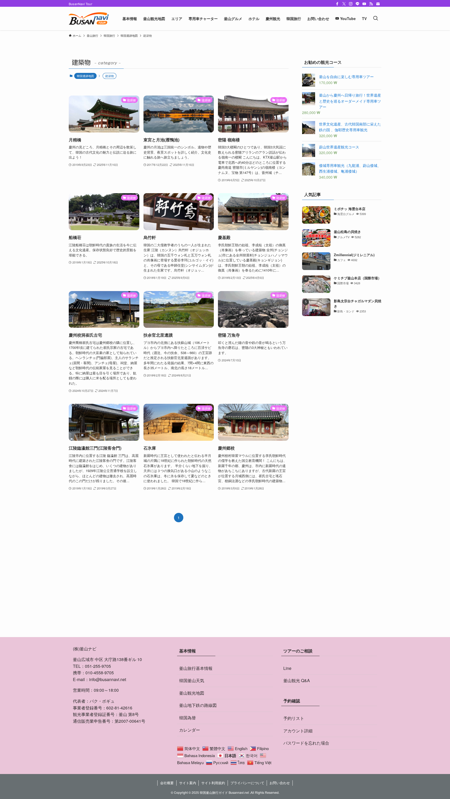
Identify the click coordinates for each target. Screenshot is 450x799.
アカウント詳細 (297, 731)
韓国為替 (187, 718)
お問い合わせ (280, 782)
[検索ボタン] (375, 18)
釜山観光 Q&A (296, 680)
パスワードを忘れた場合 (306, 743)
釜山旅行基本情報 (196, 668)
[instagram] (350, 4)
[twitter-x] (344, 4)
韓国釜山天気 (191, 680)
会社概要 (167, 782)
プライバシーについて (247, 782)
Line (287, 668)
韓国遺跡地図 (85, 76)
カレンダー (189, 730)
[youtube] (364, 4)
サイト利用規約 (213, 782)
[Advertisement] (341, 357)
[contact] (377, 4)
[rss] (371, 4)
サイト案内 (187, 782)
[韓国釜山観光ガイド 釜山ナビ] (89, 18)
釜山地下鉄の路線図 (198, 705)
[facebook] (337, 4)
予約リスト (293, 718)
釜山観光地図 (191, 693)
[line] (357, 4)
